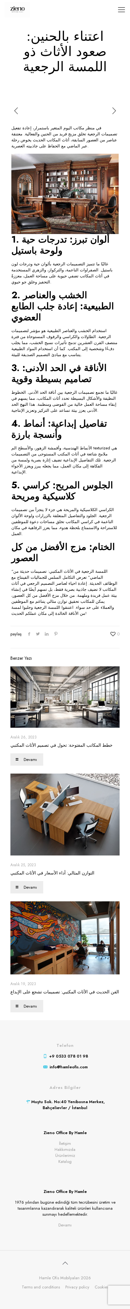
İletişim (65, 1143)
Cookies (102, 1287)
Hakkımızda (65, 1149)
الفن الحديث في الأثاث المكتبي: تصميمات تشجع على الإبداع (64, 992)
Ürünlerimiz (65, 1155)
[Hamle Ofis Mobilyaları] (17, 9)
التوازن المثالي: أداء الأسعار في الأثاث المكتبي (52, 873)
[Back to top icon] (65, 1263)
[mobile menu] (121, 9)
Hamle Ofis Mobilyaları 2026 (65, 1278)
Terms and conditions (41, 1287)
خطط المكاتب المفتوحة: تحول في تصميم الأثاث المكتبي (61, 745)
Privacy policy (77, 1287)
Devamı (65, 1225)
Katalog (65, 1161)
